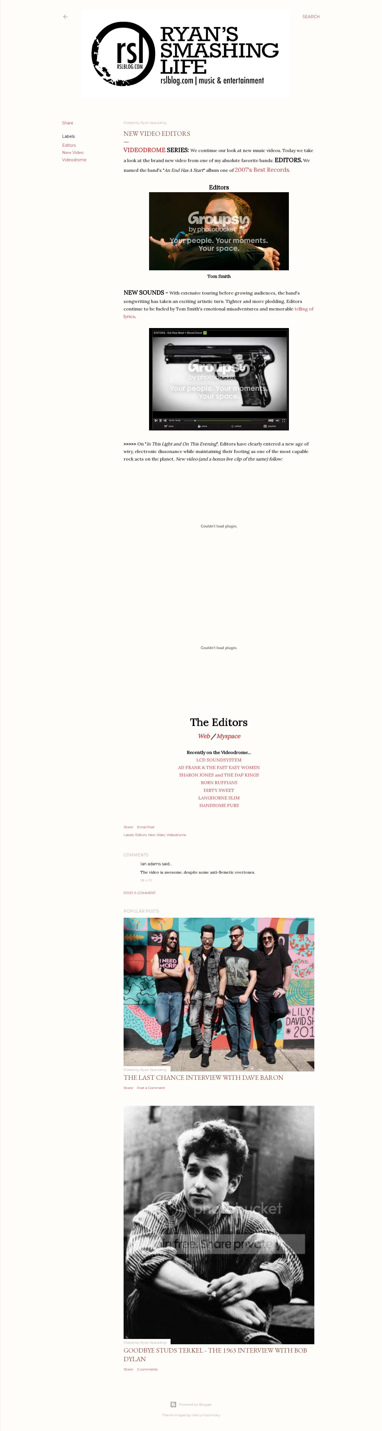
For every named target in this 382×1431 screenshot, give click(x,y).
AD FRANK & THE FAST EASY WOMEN (219, 767)
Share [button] (67, 123)
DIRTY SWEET (219, 790)
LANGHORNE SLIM (219, 798)
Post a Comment (140, 893)
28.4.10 (146, 880)
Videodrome (74, 159)
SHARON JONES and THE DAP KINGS (219, 775)
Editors (69, 145)
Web (204, 736)
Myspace (228, 736)
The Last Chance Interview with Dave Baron (204, 1077)
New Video (73, 152)
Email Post (146, 827)
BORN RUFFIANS (219, 782)
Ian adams (150, 863)
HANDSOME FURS (219, 805)
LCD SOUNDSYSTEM (219, 760)
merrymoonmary (206, 1415)
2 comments (147, 1369)
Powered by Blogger (195, 1404)
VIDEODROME (145, 150)
